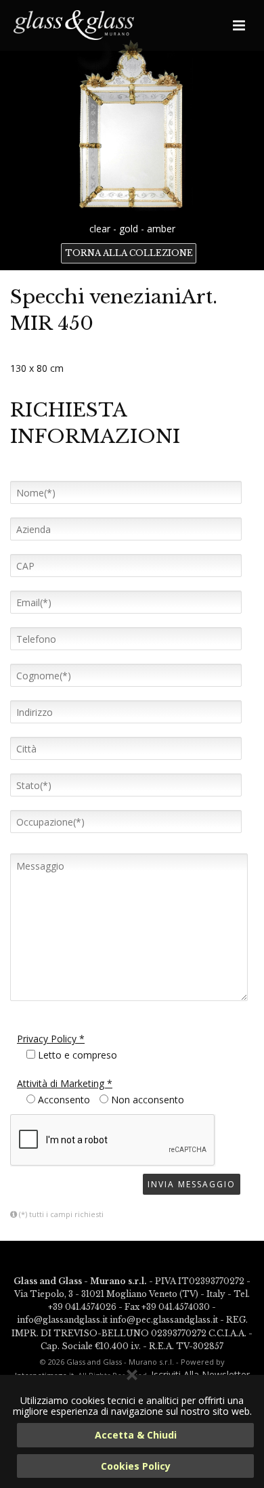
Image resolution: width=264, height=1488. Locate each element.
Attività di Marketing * (64, 1083)
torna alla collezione (129, 253)
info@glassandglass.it (62, 1320)
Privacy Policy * (51, 1038)
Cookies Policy (136, 1466)
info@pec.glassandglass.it (164, 1320)
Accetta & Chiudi (136, 1434)
